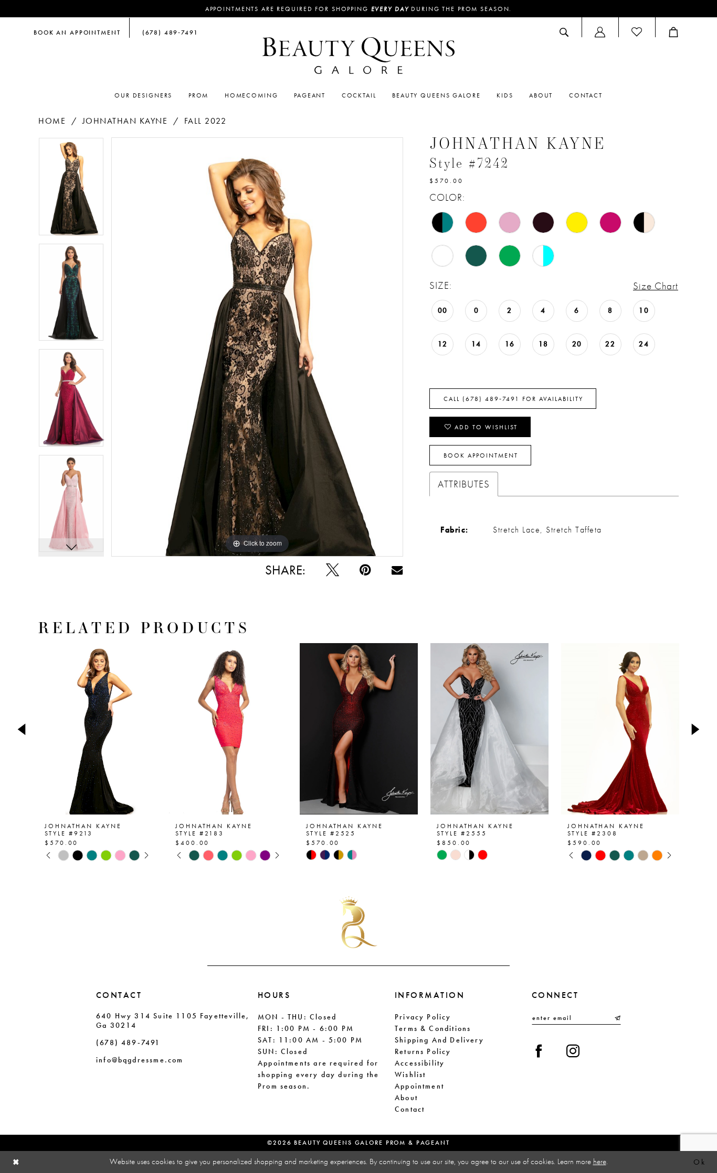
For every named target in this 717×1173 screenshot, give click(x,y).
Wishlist (410, 1074)
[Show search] (564, 32)
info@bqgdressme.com (139, 1060)
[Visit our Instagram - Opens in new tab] (573, 1051)
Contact (410, 1109)
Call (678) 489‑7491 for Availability (513, 399)
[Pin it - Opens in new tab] (365, 570)
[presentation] (97, 729)
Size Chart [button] (655, 285)
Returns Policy (423, 1051)
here (599, 1161)
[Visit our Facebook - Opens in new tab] (539, 1051)
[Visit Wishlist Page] (636, 32)
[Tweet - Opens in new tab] (332, 570)
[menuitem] (77, 32)
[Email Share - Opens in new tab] (397, 570)
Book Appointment (481, 455)
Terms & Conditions (433, 1028)
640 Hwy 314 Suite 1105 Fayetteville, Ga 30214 (172, 1020)
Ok (699, 1162)
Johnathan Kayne (125, 120)
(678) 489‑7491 (128, 1042)
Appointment (419, 1086)
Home (52, 120)
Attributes (464, 484)
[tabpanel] (71, 190)
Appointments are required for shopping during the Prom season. (358, 9)
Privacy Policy (423, 1017)
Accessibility (420, 1063)
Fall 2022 (205, 120)
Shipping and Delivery (439, 1040)
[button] (600, 32)
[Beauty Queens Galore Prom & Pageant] (358, 55)
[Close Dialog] (16, 1162)
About (406, 1097)
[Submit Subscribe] (617, 1018)
